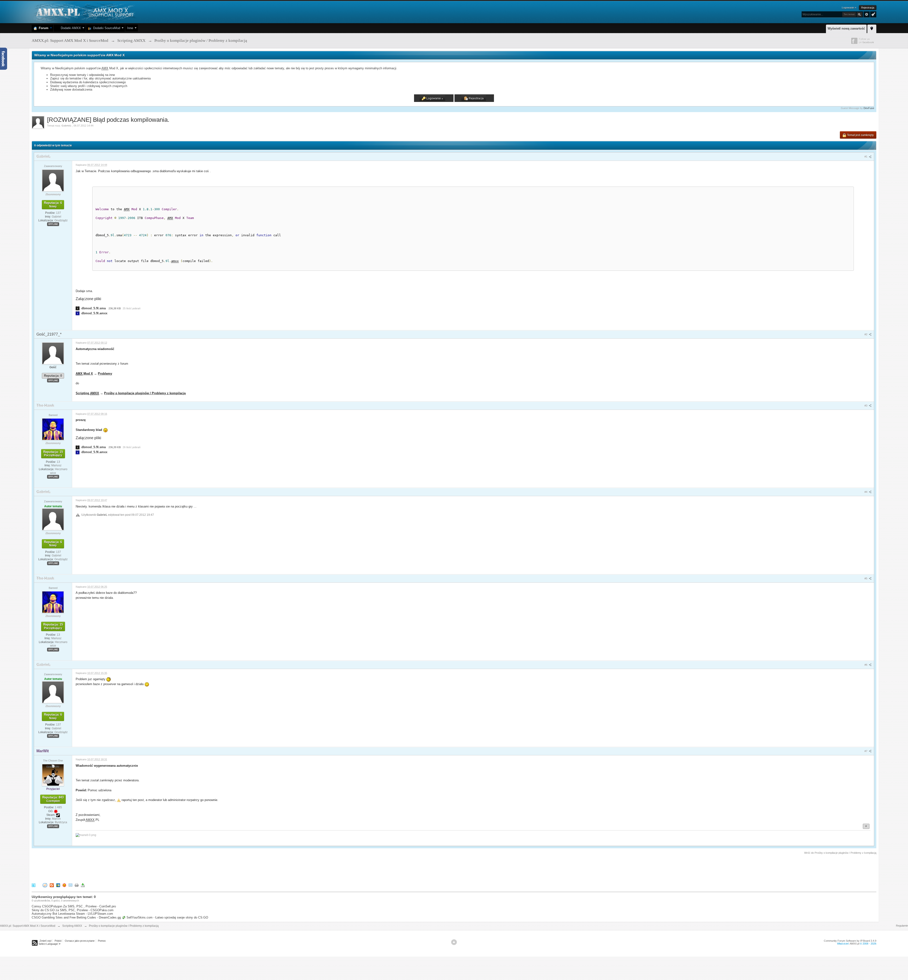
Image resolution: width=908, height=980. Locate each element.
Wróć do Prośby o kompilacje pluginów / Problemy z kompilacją (840, 852)
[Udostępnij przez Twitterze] (33, 885)
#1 (866, 156)
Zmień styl (45, 940)
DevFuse (869, 108)
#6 (866, 664)
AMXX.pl (854, 943)
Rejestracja (867, 7)
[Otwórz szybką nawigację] (871, 28)
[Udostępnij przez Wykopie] (45, 885)
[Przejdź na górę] (454, 942)
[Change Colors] (872, 14)
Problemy (105, 373)
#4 (866, 491)
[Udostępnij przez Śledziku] (58, 885)
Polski (58, 940)
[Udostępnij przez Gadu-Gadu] (64, 885)
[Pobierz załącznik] (77, 308)
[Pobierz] (83, 885)
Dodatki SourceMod (105, 28)
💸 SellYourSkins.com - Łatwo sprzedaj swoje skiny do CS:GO (165, 917)
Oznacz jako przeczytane (80, 940)
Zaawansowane (867, 14)
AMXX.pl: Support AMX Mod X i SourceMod (27, 926)
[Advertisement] (118, 868)
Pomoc (102, 940)
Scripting (87, 393)
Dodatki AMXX (70, 28)
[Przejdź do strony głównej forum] (84, 11)
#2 (866, 334)
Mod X (84, 373)
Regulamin (902, 925)
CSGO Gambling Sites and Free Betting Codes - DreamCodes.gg (76, 917)
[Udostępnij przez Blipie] (52, 885)
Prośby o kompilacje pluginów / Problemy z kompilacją (145, 393)
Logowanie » (849, 7)
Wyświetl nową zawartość (846, 28)
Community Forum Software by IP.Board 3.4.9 (850, 940)
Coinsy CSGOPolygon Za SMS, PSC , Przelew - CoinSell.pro (74, 906)
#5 (866, 578)
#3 (866, 405)
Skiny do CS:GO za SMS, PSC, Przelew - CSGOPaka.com (73, 910)
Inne (130, 28)
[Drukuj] (77, 885)
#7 (866, 751)
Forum (42, 28)
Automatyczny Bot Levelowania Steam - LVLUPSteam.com (72, 913)
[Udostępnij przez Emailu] (70, 885)
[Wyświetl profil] (53, 180)
